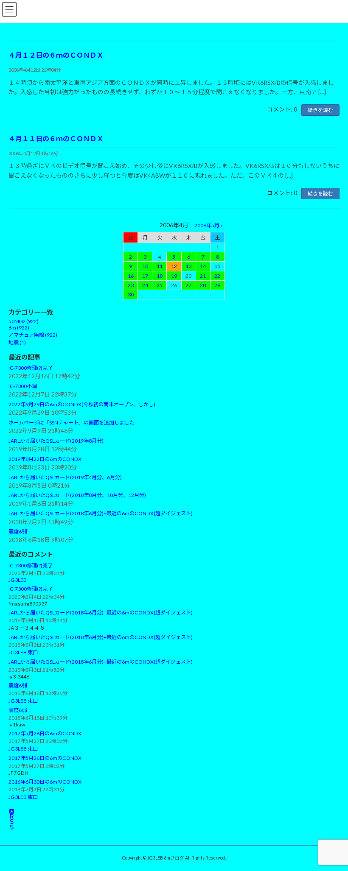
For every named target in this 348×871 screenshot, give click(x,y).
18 (160, 276)
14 (203, 266)
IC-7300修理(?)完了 (30, 368)
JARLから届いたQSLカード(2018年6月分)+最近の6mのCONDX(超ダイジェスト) (100, 514)
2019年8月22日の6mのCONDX (44, 459)
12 (174, 266)
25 (160, 285)
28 (203, 285)
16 (131, 276)
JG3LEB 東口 (23, 653)
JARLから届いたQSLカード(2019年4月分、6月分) (65, 477)
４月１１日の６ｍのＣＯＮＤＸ (56, 138)
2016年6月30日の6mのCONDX (44, 782)
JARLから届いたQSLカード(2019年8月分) (56, 441)
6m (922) (18, 328)
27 (188, 285)
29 (217, 285)
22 (217, 276)
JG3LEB (17, 580)
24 (145, 285)
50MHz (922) (23, 321)
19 (174, 276)
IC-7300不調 (22, 386)
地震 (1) (17, 343)
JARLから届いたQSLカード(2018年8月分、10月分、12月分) (77, 495)
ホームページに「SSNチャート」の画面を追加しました (71, 422)
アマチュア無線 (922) (32, 335)
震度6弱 (17, 532)
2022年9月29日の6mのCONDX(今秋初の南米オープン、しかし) (81, 405)
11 (160, 266)
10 (145, 266)
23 (131, 285)
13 (188, 266)
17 (145, 276)
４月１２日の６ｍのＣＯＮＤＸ (56, 55)
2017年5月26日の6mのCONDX (44, 734)
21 (203, 276)
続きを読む (320, 110)
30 (131, 294)
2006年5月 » (208, 225)
